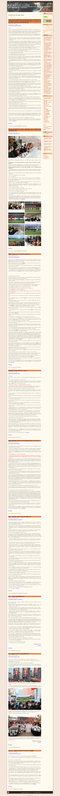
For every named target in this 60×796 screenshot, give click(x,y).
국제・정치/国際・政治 (19, 593)
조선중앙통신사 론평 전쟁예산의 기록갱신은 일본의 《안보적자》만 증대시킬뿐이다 (48, 72)
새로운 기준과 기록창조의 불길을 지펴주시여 (48, 69)
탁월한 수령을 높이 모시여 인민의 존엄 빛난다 (19, 254)
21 (45, 30)
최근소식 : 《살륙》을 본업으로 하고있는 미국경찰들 (20, 750)
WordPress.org (46, 158)
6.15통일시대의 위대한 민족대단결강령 (48, 141)
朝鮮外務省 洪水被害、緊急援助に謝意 (48, 149)
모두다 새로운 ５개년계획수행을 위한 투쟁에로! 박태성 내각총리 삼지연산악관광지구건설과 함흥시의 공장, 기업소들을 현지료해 (48, 39)
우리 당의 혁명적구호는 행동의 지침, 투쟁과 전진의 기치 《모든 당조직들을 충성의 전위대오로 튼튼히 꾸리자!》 (48, 85)
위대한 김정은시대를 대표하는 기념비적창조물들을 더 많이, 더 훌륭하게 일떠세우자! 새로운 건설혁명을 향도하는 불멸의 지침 (48, 66)
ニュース (45, 124)
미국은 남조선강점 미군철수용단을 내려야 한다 (48, 147)
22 (46, 30)
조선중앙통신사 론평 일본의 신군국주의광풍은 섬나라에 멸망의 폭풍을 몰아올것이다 (48, 53)
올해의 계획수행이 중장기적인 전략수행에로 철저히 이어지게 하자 (24, 440)
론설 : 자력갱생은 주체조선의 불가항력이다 (48, 46)
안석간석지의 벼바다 (47, 80)
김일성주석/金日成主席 (47, 97)
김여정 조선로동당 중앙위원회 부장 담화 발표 (48, 90)
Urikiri (50, 138)
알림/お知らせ (46, 127)
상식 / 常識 (45, 115)
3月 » (51, 32)
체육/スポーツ (46, 118)
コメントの (46, 157)
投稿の (46, 156)
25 (50, 30)
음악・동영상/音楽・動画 (48, 126)
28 (45, 31)
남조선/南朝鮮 (13, 593)
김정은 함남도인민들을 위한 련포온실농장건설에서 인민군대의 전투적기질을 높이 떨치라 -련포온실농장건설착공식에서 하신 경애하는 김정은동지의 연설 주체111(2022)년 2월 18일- (24, 21)
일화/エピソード (46, 104)
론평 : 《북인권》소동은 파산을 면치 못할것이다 (19, 516)
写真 (44, 125)
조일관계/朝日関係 (47, 114)
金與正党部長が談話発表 (48, 91)
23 (47, 30)
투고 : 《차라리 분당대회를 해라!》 (16, 596)
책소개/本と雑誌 (46, 121)
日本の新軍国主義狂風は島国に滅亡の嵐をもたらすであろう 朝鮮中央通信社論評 (48, 56)
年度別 (44, 133)
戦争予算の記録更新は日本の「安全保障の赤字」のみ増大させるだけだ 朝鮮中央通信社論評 (48, 76)
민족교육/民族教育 (47, 111)
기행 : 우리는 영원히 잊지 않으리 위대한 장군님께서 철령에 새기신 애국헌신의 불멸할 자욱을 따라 (48, 43)
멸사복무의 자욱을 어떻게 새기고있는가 (17, 370)
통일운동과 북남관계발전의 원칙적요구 (48, 138)
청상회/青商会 (46, 117)
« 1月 (44, 32)
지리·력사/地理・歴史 (47, 116)
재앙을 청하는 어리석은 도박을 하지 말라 (47, 81)
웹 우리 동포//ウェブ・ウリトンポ (19, 5)
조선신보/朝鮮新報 (47, 113)
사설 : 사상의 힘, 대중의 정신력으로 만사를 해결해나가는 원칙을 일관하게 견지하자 (48, 60)
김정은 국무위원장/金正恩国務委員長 (16, 250)
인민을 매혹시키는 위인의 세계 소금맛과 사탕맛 (48, 63)
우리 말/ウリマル (46, 112)
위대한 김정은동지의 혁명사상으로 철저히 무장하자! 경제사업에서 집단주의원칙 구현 (48, 49)
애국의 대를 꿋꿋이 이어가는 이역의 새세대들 (47, 93)
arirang (16, 255)
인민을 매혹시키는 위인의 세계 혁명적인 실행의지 (48, 88)
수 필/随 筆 (46, 120)
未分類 (45, 129)
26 (51, 30)
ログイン (45, 155)
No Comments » (24, 250)
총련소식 (45, 108)
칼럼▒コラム (46, 119)
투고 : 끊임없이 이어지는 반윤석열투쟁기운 (18, 653)
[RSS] (8, 792)
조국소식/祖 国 (13, 367)
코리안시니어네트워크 (47, 128)
